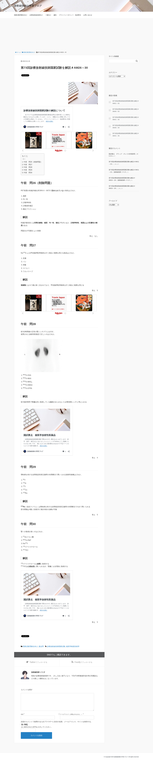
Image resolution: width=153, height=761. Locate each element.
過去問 (41, 646)
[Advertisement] (76, 34)
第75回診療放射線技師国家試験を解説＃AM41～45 (126, 118)
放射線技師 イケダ (120, 172)
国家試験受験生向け (20, 15)
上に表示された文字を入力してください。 (36, 727)
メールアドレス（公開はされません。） (71, 714)
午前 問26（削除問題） (33, 162)
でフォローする (38, 662)
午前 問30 (28, 172)
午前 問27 (28, 164)
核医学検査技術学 (72, 646)
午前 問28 (28, 167)
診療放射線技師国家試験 (56, 646)
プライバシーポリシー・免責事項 (70, 15)
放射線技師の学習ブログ (28, 5)
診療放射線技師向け (36, 15)
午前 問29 (28, 170)
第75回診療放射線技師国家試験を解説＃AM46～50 (126, 110)
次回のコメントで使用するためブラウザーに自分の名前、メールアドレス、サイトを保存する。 (56, 722)
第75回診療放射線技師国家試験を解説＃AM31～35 (126, 135)
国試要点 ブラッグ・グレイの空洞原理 (122, 154)
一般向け (48, 15)
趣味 (55, 15)
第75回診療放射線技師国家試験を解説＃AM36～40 (126, 126)
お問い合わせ (87, 15)
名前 (22, 714)
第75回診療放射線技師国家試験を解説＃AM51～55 (126, 102)
